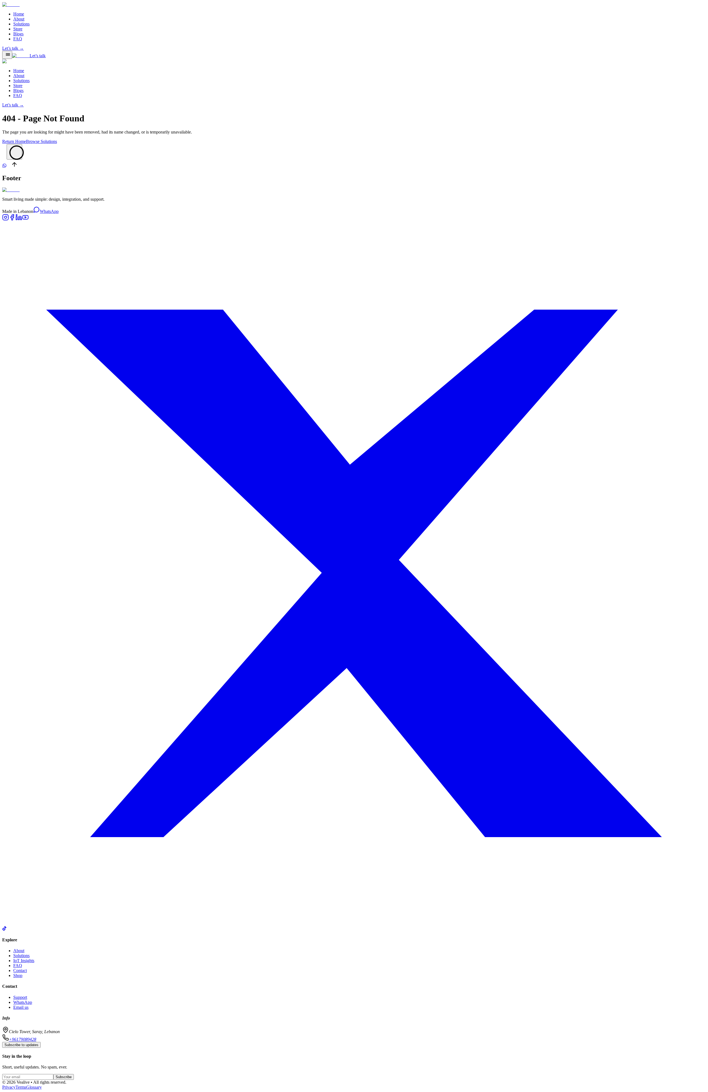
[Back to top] (14, 152)
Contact (20, 970)
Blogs (18, 34)
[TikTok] (4, 929)
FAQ (17, 38)
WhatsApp (49, 211)
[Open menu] (7, 55)
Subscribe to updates (21, 1045)
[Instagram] (5, 219)
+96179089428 (22, 1039)
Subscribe (64, 1077)
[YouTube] (25, 219)
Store (17, 29)
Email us (20, 1007)
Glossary (34, 1087)
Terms (20, 1087)
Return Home (14, 141)
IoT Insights (23, 960)
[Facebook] (12, 219)
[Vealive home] (11, 4)
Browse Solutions (41, 141)
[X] (354, 923)
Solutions (21, 24)
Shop (17, 975)
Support (20, 997)
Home (18, 14)
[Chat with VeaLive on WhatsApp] (4, 166)
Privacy (8, 1087)
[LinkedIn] (18, 219)
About (18, 19)
